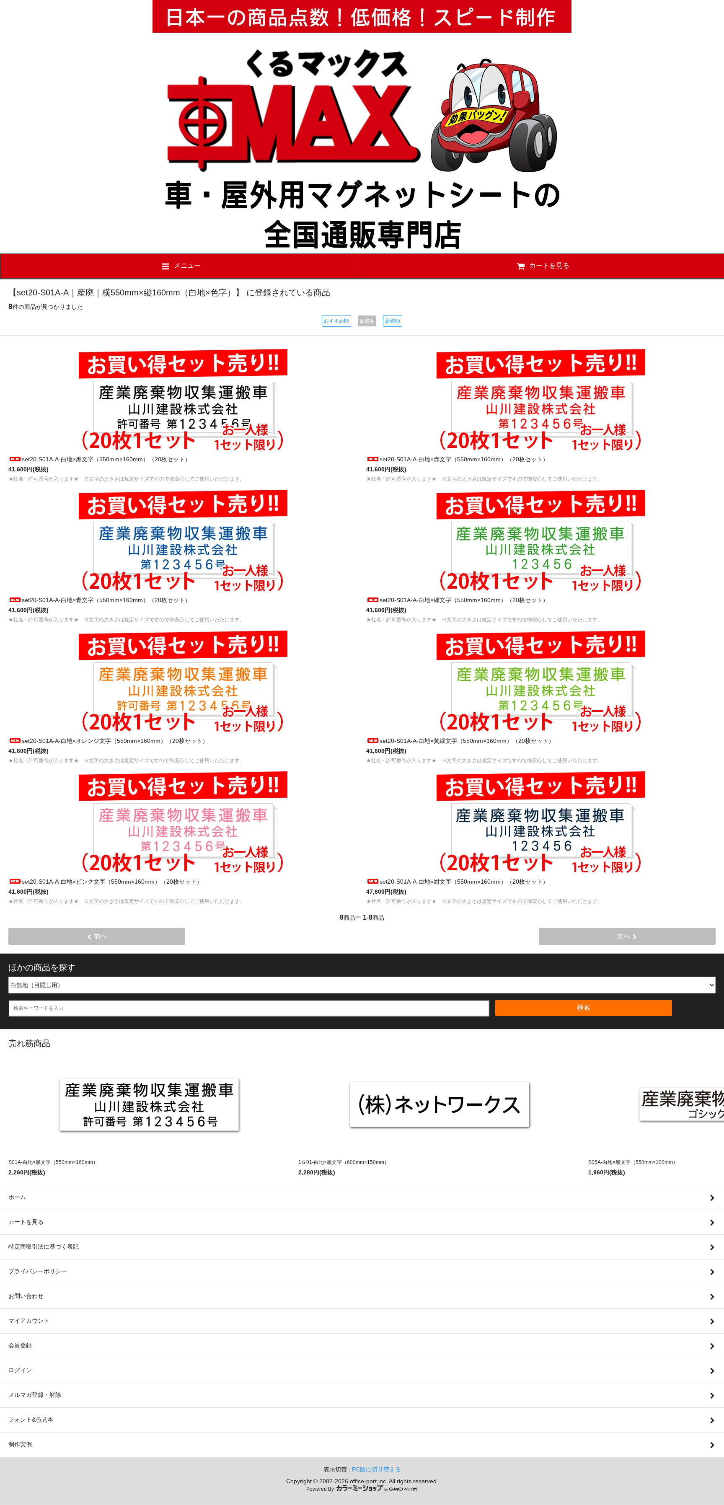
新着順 (392, 321)
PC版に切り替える (376, 1469)
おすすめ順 (336, 321)
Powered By (320, 1489)
